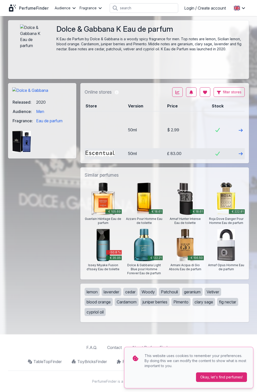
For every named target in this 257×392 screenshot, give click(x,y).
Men (40, 111)
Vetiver (213, 291)
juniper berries (155, 301)
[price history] (177, 92)
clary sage (204, 301)
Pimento (180, 301)
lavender (111, 291)
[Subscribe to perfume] (191, 92)
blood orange (99, 301)
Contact (114, 347)
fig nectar (227, 301)
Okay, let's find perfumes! (221, 377)
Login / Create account (205, 8)
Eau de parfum (49, 120)
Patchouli (169, 291)
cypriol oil (95, 312)
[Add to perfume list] (205, 92)
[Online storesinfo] (117, 92)
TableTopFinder (47, 361)
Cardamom (127, 301)
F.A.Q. (91, 347)
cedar (130, 291)
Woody (148, 291)
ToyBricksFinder (92, 361)
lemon (92, 291)
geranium (192, 291)
